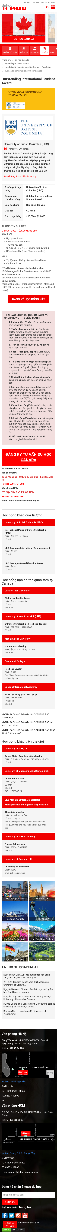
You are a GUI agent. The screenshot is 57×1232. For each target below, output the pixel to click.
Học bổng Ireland (42, 959)
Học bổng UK (42, 898)
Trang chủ (6, 60)
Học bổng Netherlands (15, 939)
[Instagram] (18, 1218)
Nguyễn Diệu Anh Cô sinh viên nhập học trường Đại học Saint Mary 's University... (28, 990)
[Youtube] (25, 1218)
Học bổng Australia (15, 919)
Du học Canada (22, 60)
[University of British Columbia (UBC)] (28, 128)
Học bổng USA (42, 919)
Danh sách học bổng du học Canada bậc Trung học (25, 716)
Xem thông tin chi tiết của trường (20, 176)
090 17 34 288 (33, 2)
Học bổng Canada (15, 898)
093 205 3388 (49, 2)
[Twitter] (11, 1218)
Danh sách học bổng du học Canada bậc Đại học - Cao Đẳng (27, 724)
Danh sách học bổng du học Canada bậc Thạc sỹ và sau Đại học (28, 732)
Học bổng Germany (15, 959)
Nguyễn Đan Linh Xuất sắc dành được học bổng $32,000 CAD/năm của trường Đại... (26, 976)
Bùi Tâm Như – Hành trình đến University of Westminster (24, 1012)
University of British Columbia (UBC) (26, 144)
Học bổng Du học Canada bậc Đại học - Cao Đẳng (28, 67)
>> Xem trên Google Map (14, 1081)
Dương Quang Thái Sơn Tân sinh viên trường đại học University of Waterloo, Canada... (29, 1005)
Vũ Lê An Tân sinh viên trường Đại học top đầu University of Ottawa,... (26, 983)
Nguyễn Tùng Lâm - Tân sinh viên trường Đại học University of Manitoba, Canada (27, 998)
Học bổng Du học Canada (16, 63)
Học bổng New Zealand (42, 939)
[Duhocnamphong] (14, 7)
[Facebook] (5, 1218)
